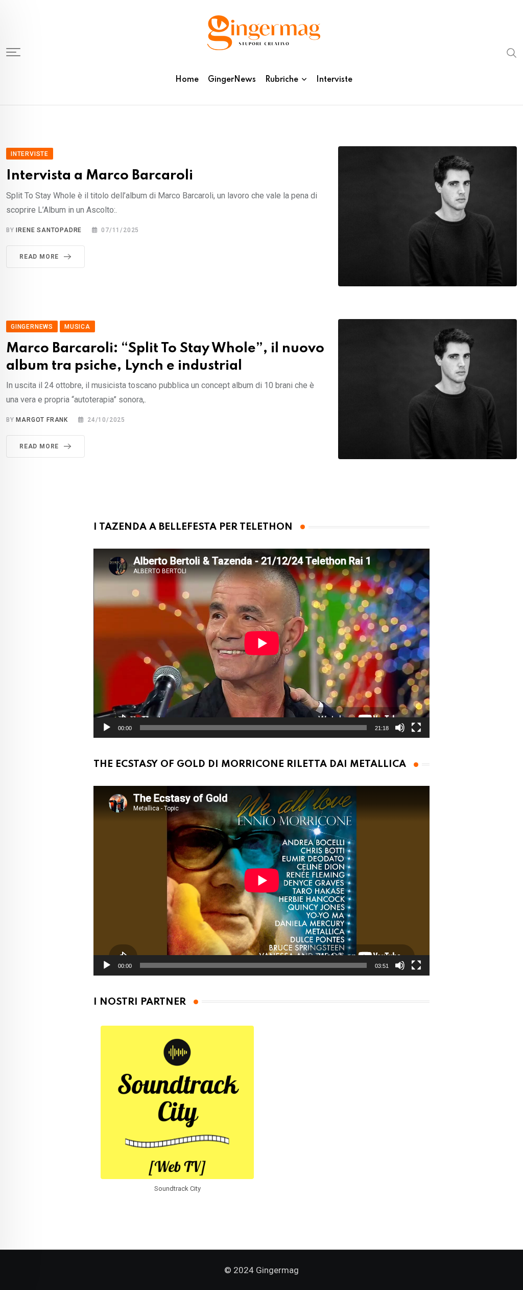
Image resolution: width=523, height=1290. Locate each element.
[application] (261, 643)
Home (187, 80)
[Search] (512, 52)
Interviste (334, 80)
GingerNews (232, 80)
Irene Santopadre (49, 230)
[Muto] (400, 727)
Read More (39, 256)
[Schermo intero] (416, 727)
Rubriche (281, 80)
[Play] (107, 727)
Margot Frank (42, 419)
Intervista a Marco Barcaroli (99, 176)
